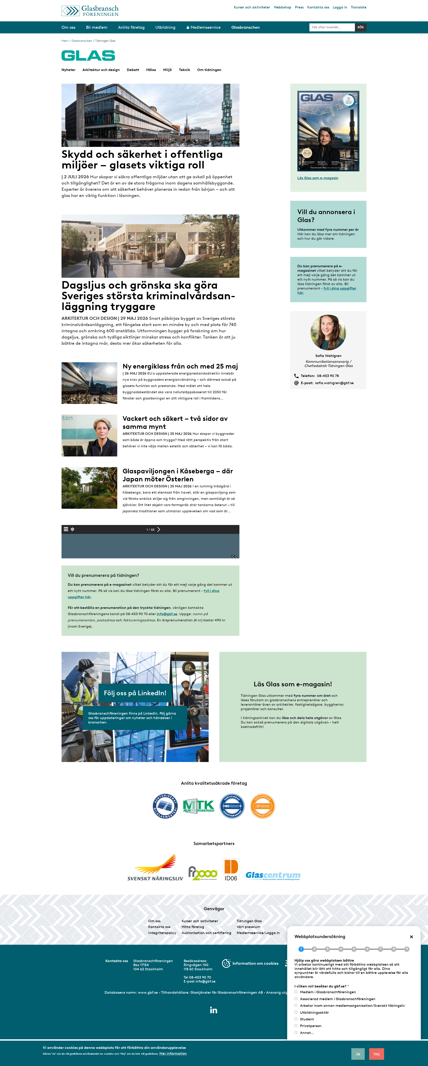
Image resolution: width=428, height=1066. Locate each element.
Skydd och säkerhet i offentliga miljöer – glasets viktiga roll (142, 159)
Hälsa (151, 70)
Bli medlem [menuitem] (96, 27)
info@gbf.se (167, 614)
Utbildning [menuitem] (165, 27)
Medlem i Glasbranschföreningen (328, 992)
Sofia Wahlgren (328, 356)
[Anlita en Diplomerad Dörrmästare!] (262, 806)
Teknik (184, 70)
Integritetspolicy (162, 933)
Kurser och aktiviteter (252, 7)
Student (307, 1019)
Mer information (173, 1053)
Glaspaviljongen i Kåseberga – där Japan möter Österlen (178, 475)
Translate (358, 7)
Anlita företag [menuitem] (131, 27)
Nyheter (68, 70)
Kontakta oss (318, 7)
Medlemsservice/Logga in (258, 933)
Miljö (167, 70)
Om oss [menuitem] (68, 27)
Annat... (307, 1033)
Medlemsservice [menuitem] (206, 27)
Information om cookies (255, 963)
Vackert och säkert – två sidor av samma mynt (175, 422)
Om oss (154, 921)
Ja (358, 1054)
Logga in (340, 7)
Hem (65, 41)
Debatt (133, 70)
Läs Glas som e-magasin (317, 178)
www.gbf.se (148, 992)
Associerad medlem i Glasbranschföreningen (337, 999)
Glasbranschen (82, 41)
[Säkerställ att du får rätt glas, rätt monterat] (198, 806)
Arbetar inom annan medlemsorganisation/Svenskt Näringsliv (352, 1005)
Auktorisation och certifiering (206, 933)
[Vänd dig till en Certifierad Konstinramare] (232, 806)
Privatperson (310, 1026)
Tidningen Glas (249, 921)
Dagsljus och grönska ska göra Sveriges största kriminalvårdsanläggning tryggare (148, 295)
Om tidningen (209, 70)
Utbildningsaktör (314, 1012)
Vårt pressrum (248, 927)
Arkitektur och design (101, 70)
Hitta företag (193, 927)
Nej (377, 1054)
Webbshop (282, 7)
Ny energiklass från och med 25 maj (180, 366)
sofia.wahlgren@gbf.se (334, 383)
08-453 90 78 (328, 376)
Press (299, 7)
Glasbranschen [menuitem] (245, 27)
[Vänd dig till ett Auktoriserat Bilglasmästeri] (165, 806)
